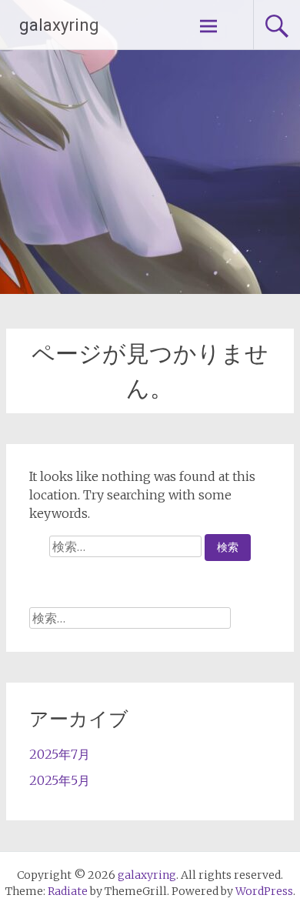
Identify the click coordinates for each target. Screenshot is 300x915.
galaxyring (59, 25)
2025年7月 (59, 754)
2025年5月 (59, 780)
